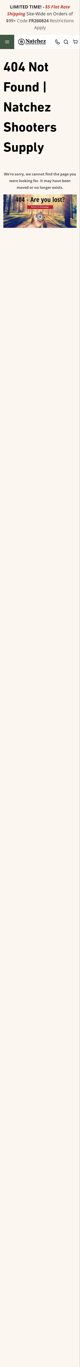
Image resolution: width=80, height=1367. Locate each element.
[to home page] (32, 42)
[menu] (7, 42)
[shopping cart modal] (75, 41)
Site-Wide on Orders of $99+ (39, 14)
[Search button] (65, 42)
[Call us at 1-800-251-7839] (58, 41)
